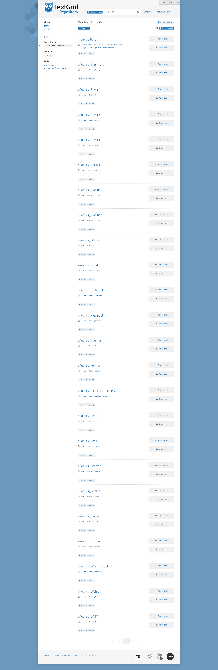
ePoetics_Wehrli (88, 591)
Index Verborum (88, 39)
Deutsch (175, 2)
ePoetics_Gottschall (91, 290)
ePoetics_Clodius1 (89, 190)
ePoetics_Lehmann (90, 366)
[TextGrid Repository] (61, 3)
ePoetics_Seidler (89, 491)
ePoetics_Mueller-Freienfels (96, 391)
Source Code (78, 655)
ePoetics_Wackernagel (93, 566)
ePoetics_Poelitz (88, 441)
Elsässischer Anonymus (54, 68)
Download (163, 47)
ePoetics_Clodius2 (90, 215)
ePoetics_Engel (88, 265)
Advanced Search (135, 16)
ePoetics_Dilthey (89, 240)
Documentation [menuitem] (163, 12)
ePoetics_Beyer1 (88, 90)
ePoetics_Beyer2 (89, 115)
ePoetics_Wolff (88, 616)
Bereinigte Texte (95, 48)
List (46, 26)
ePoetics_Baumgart (91, 64)
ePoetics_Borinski (89, 165)
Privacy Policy (66, 655)
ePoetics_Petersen (90, 416)
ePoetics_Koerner (89, 340)
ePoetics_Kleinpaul (90, 315)
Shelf (165, 2)
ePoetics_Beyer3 (89, 140)
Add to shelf (162, 39)
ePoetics (47, 65)
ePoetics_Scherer (89, 466)
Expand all (85, 28)
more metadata (87, 53)
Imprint (57, 655)
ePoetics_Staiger (89, 516)
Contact (50, 655)
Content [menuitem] (147, 12)
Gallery (47, 29)
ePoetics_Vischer (89, 541)
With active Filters (96, 12)
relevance (165, 32)
